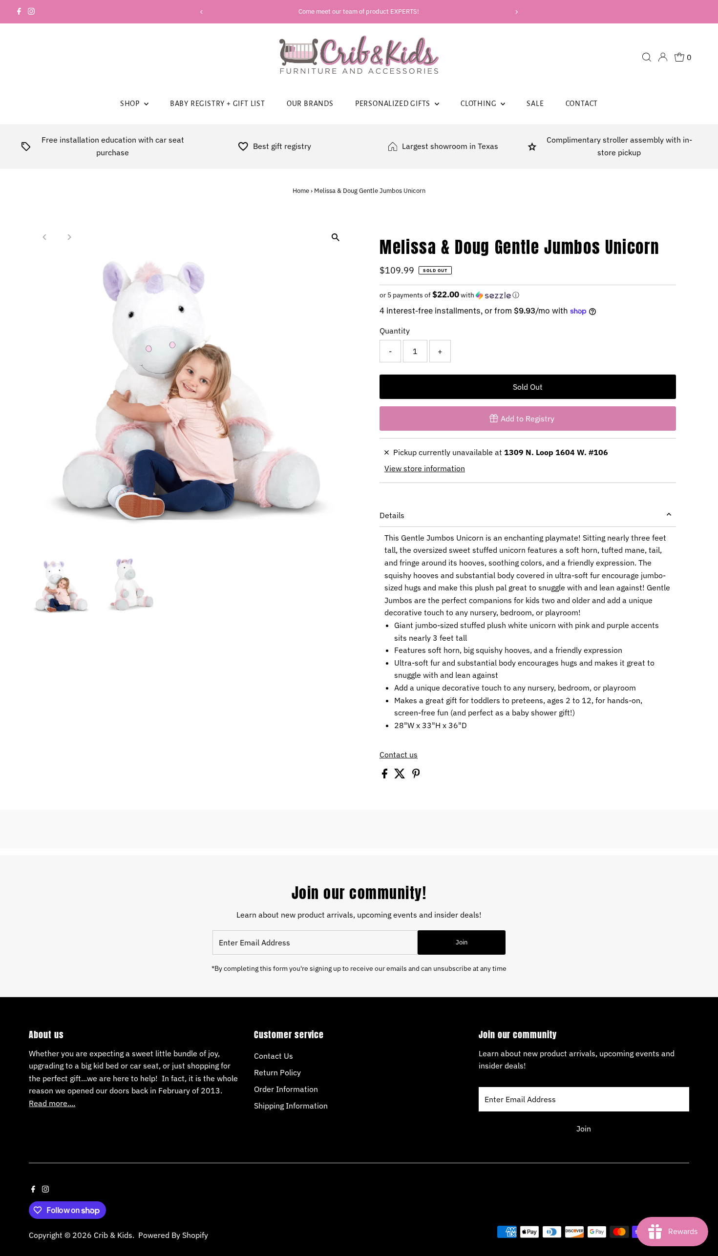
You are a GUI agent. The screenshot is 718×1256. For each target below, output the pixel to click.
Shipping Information (291, 1105)
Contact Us (273, 1056)
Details (392, 515)
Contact (582, 103)
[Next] (517, 12)
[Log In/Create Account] (662, 57)
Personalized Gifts (393, 103)
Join (461, 942)
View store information (424, 468)
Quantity (395, 330)
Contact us (399, 754)
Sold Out (528, 387)
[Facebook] (19, 11)
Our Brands (310, 103)
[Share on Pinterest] (416, 775)
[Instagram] (31, 11)
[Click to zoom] (336, 238)
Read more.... (52, 1103)
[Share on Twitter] (400, 775)
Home (301, 191)
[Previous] (201, 12)
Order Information (286, 1089)
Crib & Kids (113, 1235)
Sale (535, 103)
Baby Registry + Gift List (217, 103)
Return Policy (277, 1072)
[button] (528, 295)
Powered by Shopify (173, 1235)
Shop (131, 103)
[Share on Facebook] (385, 775)
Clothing (479, 103)
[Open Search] (646, 57)
